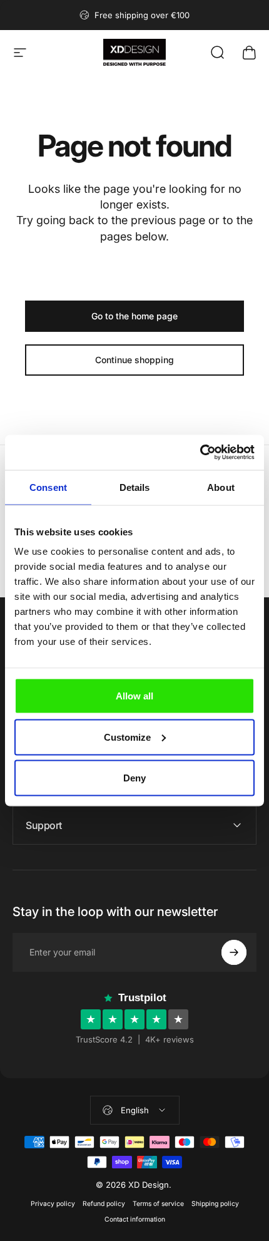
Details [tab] (134, 486)
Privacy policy (53, 1204)
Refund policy (104, 1204)
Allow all (134, 696)
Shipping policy (215, 1204)
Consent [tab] (48, 486)
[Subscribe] (233, 952)
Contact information (134, 1219)
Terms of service (158, 1204)
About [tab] (221, 486)
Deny (134, 778)
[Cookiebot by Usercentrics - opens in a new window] (200, 453)
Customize (127, 736)
